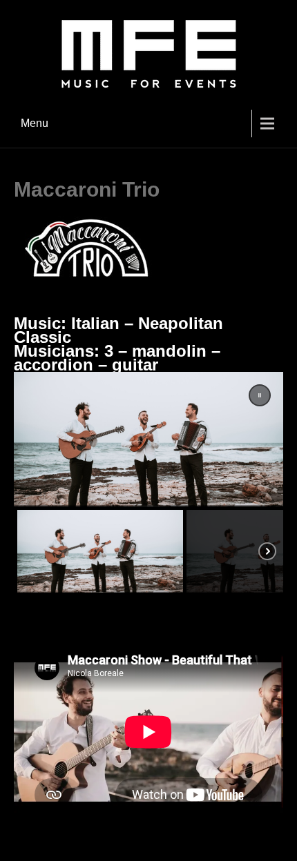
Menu (34, 123)
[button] (260, 395)
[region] (148, 484)
